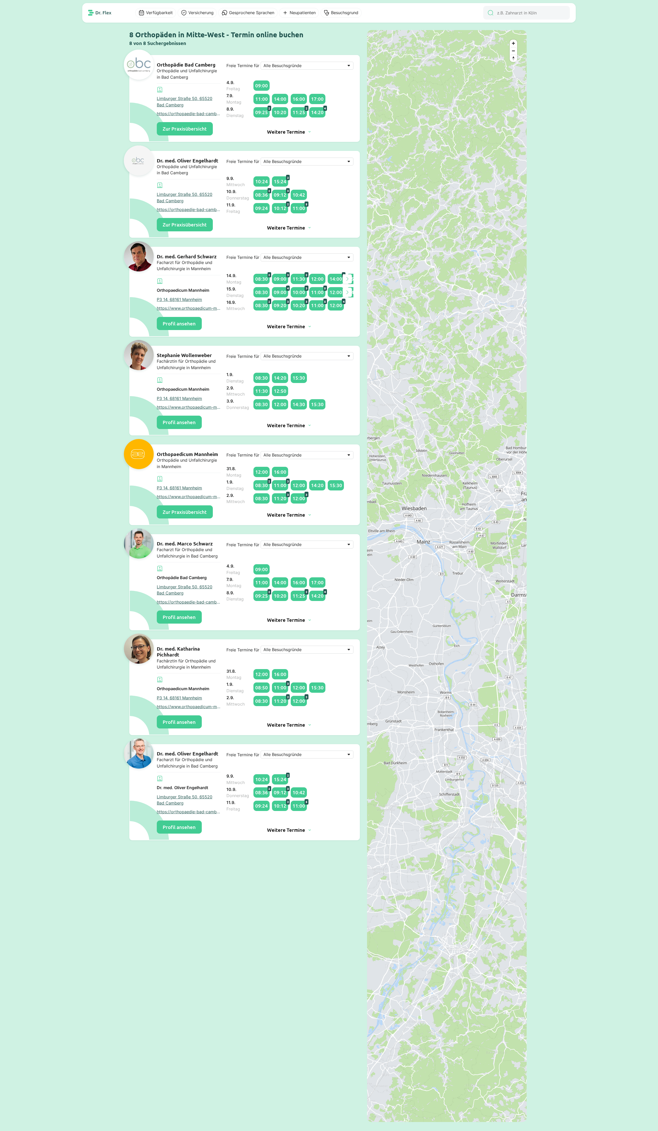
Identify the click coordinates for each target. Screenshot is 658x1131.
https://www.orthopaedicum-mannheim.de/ (189, 308)
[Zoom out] (513, 50)
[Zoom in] (513, 43)
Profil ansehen (179, 323)
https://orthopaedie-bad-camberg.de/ (189, 113)
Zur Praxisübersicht (185, 128)
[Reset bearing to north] (513, 58)
